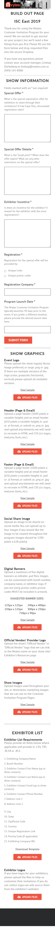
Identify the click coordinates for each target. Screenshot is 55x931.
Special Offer (13, 93)
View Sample (27, 390)
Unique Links (15, 270)
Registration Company (19, 284)
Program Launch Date (19, 302)
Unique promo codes (19, 275)
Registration (13, 254)
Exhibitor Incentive (17, 202)
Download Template (27, 849)
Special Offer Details (18, 149)
